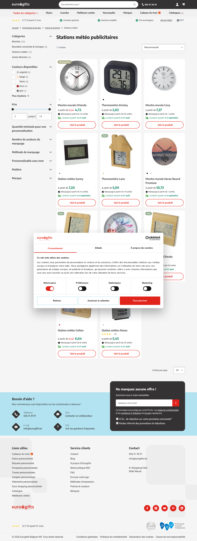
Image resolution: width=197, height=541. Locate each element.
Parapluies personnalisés (24, 468)
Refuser (57, 300)
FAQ (72, 472)
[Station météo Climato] (164, 229)
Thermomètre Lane (113, 178)
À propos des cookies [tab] (142, 248)
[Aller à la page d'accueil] (20, 4)
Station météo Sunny (70, 178)
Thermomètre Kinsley (115, 105)
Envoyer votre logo (79, 477)
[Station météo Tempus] (77, 229)
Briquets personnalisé (23, 463)
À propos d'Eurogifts (80, 463)
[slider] (13, 109)
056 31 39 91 (151, 4)
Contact (74, 454)
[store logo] (54, 508)
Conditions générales (87, 537)
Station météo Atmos (114, 330)
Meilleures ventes (21, 495)
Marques (74, 491)
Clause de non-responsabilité (170, 537)
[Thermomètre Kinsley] (121, 78)
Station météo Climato (159, 256)
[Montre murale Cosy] (164, 78)
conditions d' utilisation (131, 413)
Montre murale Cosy (158, 105)
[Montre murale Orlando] (77, 78)
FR (180, 20)
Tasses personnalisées (23, 472)
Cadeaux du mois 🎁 (22, 454)
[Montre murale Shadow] (121, 229)
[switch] (82, 288)
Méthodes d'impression (82, 481)
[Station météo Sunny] (77, 151)
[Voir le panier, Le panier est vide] (183, 4)
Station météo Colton (71, 330)
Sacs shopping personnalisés (27, 486)
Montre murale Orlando (72, 105)
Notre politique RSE (80, 468)
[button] (50, 36)
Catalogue (17, 491)
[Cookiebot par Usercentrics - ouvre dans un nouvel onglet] (147, 238)
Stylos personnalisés (22, 458)
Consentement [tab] (55, 248)
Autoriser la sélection (98, 300)
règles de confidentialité (168, 410)
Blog (72, 458)
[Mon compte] (177, 4)
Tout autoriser (140, 300)
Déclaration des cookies (141, 537)
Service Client (166, 20)
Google (147, 413)
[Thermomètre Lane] (121, 151)
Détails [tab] (98, 248)
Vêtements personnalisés (24, 481)
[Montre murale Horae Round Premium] (164, 151)
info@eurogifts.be (138, 458)
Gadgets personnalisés (23, 477)
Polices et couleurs (79, 486)
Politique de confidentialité (113, 537)
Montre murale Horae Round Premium (163, 180)
